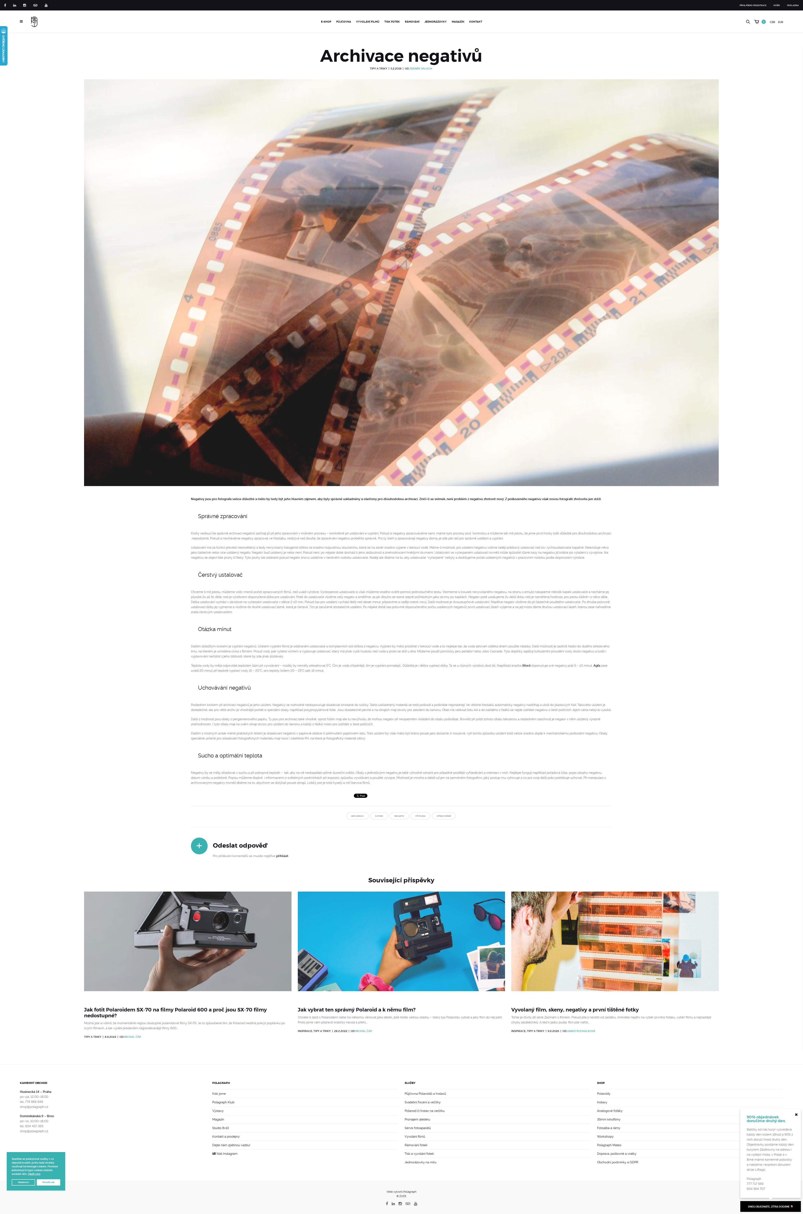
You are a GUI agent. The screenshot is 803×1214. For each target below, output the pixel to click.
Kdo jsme (219, 1094)
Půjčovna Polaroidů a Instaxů (425, 1094)
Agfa (596, 665)
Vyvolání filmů (367, 21)
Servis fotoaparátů (418, 1128)
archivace (357, 816)
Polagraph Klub (223, 1102)
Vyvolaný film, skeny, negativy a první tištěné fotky (575, 1010)
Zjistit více (34, 1174)
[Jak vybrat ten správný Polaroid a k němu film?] (401, 947)
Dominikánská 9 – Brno (37, 1116)
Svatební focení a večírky (423, 1102)
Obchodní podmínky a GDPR (617, 1162)
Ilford (526, 665)
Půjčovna (343, 21)
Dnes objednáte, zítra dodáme (769, 1206)
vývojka (420, 816)
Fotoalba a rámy (608, 1128)
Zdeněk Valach (420, 68)
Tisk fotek (392, 21)
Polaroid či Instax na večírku (425, 1111)
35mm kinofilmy (608, 1119)
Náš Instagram (227, 1154)
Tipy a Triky (378, 68)
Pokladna (793, 5)
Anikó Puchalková (581, 1031)
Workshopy (605, 1136)
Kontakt (475, 21)
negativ (399, 816)
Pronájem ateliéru (417, 1119)
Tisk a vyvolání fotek (419, 1154)
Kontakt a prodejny (226, 1136)
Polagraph (221, 1083)
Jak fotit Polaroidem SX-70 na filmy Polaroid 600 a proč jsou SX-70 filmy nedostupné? (175, 1013)
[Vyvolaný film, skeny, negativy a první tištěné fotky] (615, 947)
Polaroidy (603, 1094)
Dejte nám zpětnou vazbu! (231, 1145)
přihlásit (282, 856)
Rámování (412, 21)
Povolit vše (48, 1182)
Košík (777, 5)
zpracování (444, 816)
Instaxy (602, 1102)
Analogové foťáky (610, 1111)
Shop (601, 1083)
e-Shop (326, 21)
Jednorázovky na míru (420, 1162)
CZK (772, 22)
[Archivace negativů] (401, 288)
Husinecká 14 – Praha (35, 1092)
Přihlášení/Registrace (753, 5)
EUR (780, 22)
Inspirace (305, 1031)
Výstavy (218, 1111)
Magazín (458, 21)
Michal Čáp (132, 1036)
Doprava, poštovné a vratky (616, 1154)
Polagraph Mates (609, 1145)
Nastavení (23, 1182)
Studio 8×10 (220, 1128)
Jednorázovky (436, 21)
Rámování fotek (416, 1145)
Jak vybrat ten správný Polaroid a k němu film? (357, 1010)
